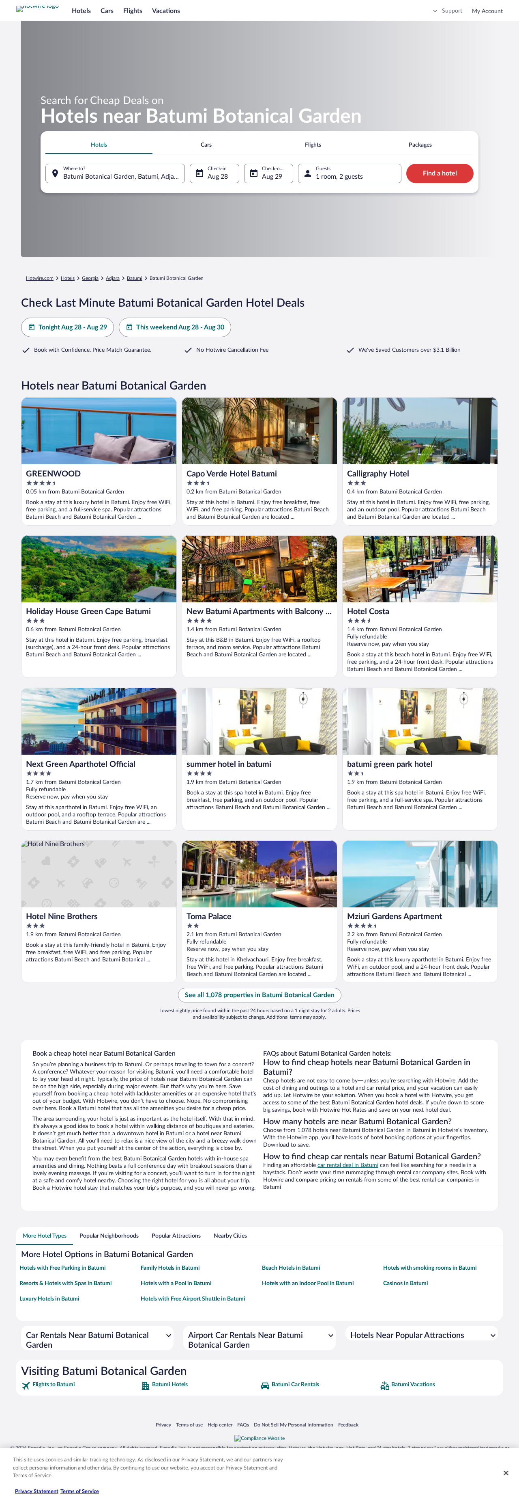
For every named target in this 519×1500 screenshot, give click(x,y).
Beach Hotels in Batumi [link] (291, 1268)
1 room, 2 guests (339, 176)
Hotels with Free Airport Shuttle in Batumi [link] (193, 1299)
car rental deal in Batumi (347, 1165)
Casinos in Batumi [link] (405, 1283)
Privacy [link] (163, 1424)
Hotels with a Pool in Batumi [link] (176, 1283)
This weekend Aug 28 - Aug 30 (180, 327)
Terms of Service (79, 1491)
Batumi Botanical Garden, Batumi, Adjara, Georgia (124, 176)
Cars (107, 11)
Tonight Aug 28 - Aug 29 (73, 327)
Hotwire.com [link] (40, 278)
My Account (487, 11)
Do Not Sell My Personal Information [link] (293, 1424)
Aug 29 (272, 176)
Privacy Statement (36, 1491)
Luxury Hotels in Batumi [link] (49, 1299)
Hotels (81, 11)
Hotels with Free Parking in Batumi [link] (62, 1268)
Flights (132, 11)
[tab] (98, 145)
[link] (80, 1386)
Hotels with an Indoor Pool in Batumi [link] (308, 1283)
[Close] (506, 1473)
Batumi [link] (134, 278)
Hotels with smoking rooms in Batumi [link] (430, 1268)
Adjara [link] (113, 278)
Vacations (166, 11)
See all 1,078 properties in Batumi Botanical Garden (260, 995)
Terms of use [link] (189, 1424)
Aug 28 (218, 176)
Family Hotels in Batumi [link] (170, 1268)
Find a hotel (440, 173)
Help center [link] (220, 1424)
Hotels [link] (68, 278)
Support (452, 11)
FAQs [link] (243, 1424)
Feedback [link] (348, 1424)
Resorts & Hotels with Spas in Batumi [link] (65, 1283)
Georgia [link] (90, 278)
